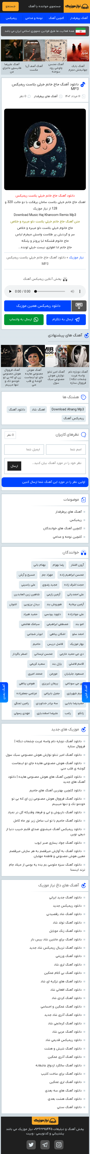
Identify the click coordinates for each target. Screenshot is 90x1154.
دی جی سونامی (74, 683)
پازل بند (57, 664)
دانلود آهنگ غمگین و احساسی (61, 1007)
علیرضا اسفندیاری (47, 713)
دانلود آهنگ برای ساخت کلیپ (61, 1074)
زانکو (81, 713)
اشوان (13, 604)
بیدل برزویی (32, 604)
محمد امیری (35, 674)
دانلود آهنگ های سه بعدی (63, 1090)
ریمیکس (11, 18)
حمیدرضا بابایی (74, 703)
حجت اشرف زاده (74, 585)
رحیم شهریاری (75, 693)
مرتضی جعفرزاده (26, 693)
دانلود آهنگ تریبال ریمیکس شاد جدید (55, 948)
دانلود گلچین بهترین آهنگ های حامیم (56, 790)
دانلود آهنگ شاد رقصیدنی (64, 914)
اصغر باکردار (19, 654)
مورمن (53, 674)
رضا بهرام (58, 565)
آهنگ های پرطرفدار (45, 96)
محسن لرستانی (43, 654)
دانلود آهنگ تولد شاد (67, 923)
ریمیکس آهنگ (73, 418)
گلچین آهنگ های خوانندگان (62, 528)
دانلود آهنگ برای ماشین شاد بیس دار (56, 939)
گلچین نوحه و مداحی (67, 537)
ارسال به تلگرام (62, 319)
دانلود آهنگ (17, 409)
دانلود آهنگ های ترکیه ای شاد (61, 981)
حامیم (36, 644)
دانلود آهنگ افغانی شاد (66, 990)
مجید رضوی (49, 585)
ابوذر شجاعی (35, 634)
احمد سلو (78, 634)
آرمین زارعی (53, 594)
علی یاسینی (28, 585)
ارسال (14, 466)
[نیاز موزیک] (77, 6)
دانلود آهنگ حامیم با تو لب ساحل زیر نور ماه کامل (47, 821)
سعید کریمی (37, 664)
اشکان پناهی (57, 634)
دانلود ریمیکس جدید (67, 906)
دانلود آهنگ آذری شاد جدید (63, 1015)
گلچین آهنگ (56, 18)
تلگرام (45, 1144)
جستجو (10, 6)
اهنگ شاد (38, 409)
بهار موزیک (77, 644)
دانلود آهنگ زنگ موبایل (65, 931)
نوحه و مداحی (34, 18)
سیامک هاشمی (30, 624)
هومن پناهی (27, 683)
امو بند (79, 624)
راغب (68, 713)
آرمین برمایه (76, 604)
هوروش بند (54, 604)
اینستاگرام (58, 1144)
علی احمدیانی (75, 594)
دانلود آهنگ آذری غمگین (65, 1057)
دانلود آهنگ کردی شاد (67, 998)
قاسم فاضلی (76, 664)
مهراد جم (47, 575)
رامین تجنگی (21, 703)
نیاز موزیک (76, 257)
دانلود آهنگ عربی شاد (67, 1032)
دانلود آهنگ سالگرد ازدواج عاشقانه (59, 1065)
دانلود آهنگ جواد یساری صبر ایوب (58, 843)
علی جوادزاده (76, 614)
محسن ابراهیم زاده (72, 575)
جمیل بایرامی (52, 693)
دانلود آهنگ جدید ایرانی (65, 897)
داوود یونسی (52, 614)
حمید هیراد (30, 614)
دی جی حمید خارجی (72, 654)
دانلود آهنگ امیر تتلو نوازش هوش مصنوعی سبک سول (44, 755)
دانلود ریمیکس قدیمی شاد (63, 1040)
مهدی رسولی (22, 713)
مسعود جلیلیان (74, 674)
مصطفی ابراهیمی (57, 624)
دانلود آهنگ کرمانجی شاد (65, 1023)
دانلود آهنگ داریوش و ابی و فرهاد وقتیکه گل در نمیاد (45, 812)
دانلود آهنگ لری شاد (68, 965)
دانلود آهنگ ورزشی (69, 956)
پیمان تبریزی (50, 683)
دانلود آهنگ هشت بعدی (65, 1099)
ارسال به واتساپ (20, 319)
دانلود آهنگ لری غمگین (65, 1082)
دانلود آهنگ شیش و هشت (63, 1048)
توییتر (31, 1144)
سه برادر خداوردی (47, 703)
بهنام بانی (39, 565)
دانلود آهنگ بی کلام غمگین (63, 973)
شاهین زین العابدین (27, 594)
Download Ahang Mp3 (68, 409)
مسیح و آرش (27, 575)
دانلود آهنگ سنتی (69, 1107)
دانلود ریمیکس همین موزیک (38, 306)
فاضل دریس (55, 644)
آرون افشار (77, 565)
